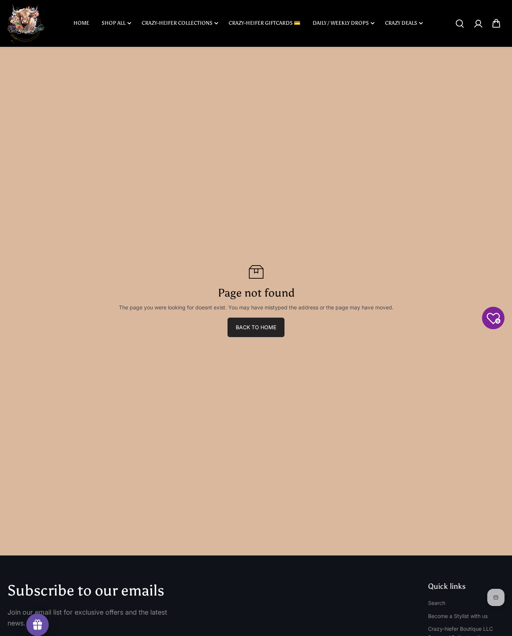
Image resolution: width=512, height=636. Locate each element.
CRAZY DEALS (401, 23)
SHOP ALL (114, 23)
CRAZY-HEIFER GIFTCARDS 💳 (264, 23)
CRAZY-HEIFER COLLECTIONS (177, 23)
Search (436, 603)
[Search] (459, 23)
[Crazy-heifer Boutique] (26, 23)
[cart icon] (496, 23)
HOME (81, 23)
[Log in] (478, 23)
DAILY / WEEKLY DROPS (341, 23)
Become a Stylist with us (458, 616)
